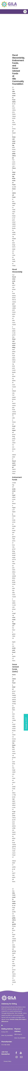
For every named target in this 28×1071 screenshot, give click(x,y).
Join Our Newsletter (5, 1053)
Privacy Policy (7, 1061)
